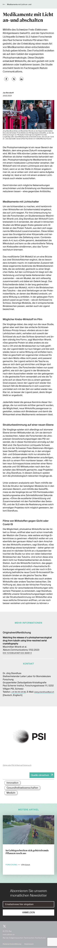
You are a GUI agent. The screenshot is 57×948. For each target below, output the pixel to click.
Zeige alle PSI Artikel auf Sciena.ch (17, 765)
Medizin (11, 792)
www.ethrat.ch (9, 934)
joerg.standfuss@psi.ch (44, 692)
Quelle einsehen (40, 775)
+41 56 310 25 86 (18, 692)
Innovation (12, 782)
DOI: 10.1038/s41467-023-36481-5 (17, 653)
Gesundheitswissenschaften (22, 787)
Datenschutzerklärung (12, 944)
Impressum (29, 944)
